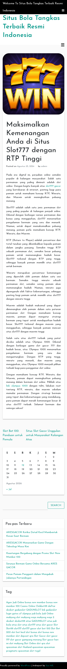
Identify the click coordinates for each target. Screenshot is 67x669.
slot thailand (25, 647)
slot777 (17, 628)
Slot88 (9, 628)
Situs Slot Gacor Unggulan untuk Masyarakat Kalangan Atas (44, 435)
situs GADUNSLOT (36, 621)
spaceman (37, 647)
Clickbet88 (41, 606)
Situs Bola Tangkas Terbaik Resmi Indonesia (31, 27)
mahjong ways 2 (45, 617)
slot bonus (31, 632)
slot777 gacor (53, 186)
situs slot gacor (44, 625)
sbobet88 (20, 621)
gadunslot (20, 610)
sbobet (10, 621)
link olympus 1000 (17, 386)
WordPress (26, 666)
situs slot (17, 625)
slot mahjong (16, 643)
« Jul (8, 489)
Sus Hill (49, 666)
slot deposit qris (24, 636)
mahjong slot (13, 617)
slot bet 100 (43, 628)
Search (56, 505)
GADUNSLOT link (35, 610)
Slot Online (30, 643)
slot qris (41, 643)
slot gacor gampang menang (26, 640)
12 (23, 465)
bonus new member (35, 602)
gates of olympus (21, 614)
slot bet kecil (18, 632)
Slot (56, 625)
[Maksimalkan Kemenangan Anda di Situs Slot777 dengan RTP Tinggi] (33, 83)
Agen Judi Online (15, 602)
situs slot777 (28, 625)
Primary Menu (62, 45)
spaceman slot (26, 651)
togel (37, 651)
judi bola (36, 614)
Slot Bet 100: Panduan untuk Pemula (13, 435)
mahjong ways (28, 617)
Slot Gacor (40, 636)
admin (44, 166)
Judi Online (47, 614)
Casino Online (27, 606)
